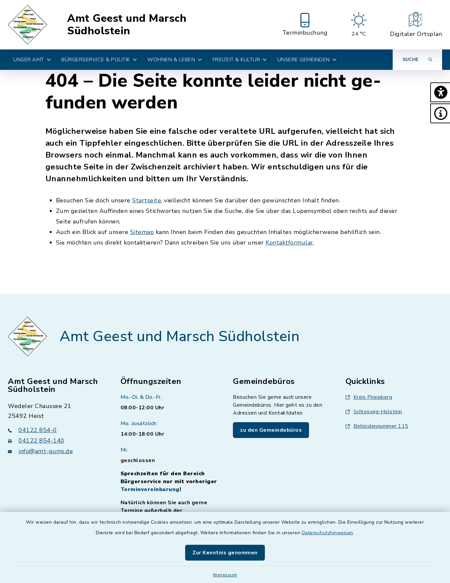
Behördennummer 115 (380, 426)
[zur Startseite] (28, 24)
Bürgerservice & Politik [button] (95, 59)
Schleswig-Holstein (377, 411)
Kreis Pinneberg (372, 397)
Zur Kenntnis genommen (225, 552)
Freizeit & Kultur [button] (236, 59)
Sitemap (142, 232)
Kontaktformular (289, 243)
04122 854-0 (37, 430)
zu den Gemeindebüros (271, 430)
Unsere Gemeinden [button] (303, 59)
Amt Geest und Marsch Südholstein (126, 25)
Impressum (225, 575)
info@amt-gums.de (45, 451)
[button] (440, 92)
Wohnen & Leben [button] (171, 59)
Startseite (146, 200)
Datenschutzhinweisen (327, 533)
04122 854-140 (41, 441)
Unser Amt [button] (28, 59)
